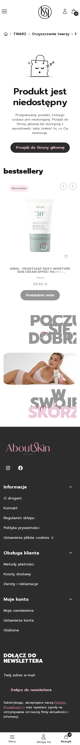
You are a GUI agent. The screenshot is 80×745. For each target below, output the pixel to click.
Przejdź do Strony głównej (40, 147)
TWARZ (19, 34)
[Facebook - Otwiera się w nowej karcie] (20, 468)
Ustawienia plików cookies (27, 537)
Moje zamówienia (19, 610)
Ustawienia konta (19, 620)
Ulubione (11, 630)
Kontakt (11, 508)
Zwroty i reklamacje (21, 584)
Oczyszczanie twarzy (51, 34)
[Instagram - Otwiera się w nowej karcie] (8, 468)
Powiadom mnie (40, 295)
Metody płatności (19, 564)
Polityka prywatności (21, 528)
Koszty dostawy (17, 574)
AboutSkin (6, 34)
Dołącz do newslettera (31, 690)
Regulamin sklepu (19, 518)
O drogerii (13, 498)
